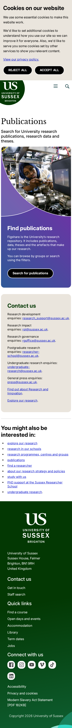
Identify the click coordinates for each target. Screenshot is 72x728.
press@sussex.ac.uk (22, 382)
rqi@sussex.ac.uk (35, 329)
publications (16, 460)
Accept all (49, 70)
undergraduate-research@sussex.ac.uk (24, 369)
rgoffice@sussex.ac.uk (38, 340)
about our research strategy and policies (36, 471)
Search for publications (30, 273)
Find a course (17, 612)
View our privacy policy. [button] (21, 59)
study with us (16, 477)
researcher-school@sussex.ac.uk (23, 354)
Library (12, 632)
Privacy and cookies (22, 693)
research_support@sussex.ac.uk (45, 318)
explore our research (22, 443)
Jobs (11, 646)
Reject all (17, 70)
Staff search (16, 594)
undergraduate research (24, 492)
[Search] (67, 89)
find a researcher (19, 465)
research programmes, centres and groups (37, 454)
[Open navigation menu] (55, 86)
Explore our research (22, 400)
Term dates (15, 639)
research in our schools (24, 449)
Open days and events (23, 619)
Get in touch (16, 588)
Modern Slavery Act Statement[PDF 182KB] (30, 702)
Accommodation (19, 626)
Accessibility (16, 686)
